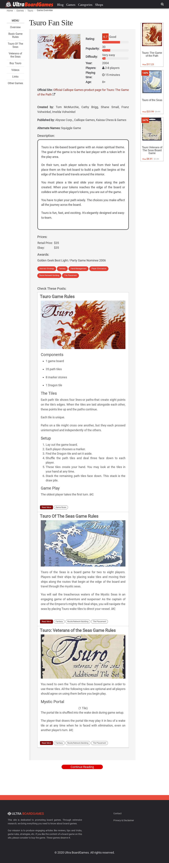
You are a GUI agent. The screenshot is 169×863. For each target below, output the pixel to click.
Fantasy (62, 269)
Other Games (15, 83)
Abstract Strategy (46, 269)
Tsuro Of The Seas (15, 45)
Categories (85, 4)
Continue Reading (82, 767)
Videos (15, 70)
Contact (117, 813)
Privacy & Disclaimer (123, 820)
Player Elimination (98, 269)
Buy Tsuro (15, 63)
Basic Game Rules (15, 35)
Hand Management (78, 269)
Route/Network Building (49, 275)
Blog (60, 4)
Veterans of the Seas (15, 55)
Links (15, 76)
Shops (99, 4)
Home (10, 10)
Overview (15, 27)
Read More (46, 507)
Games (70, 4)
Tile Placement (70, 275)
